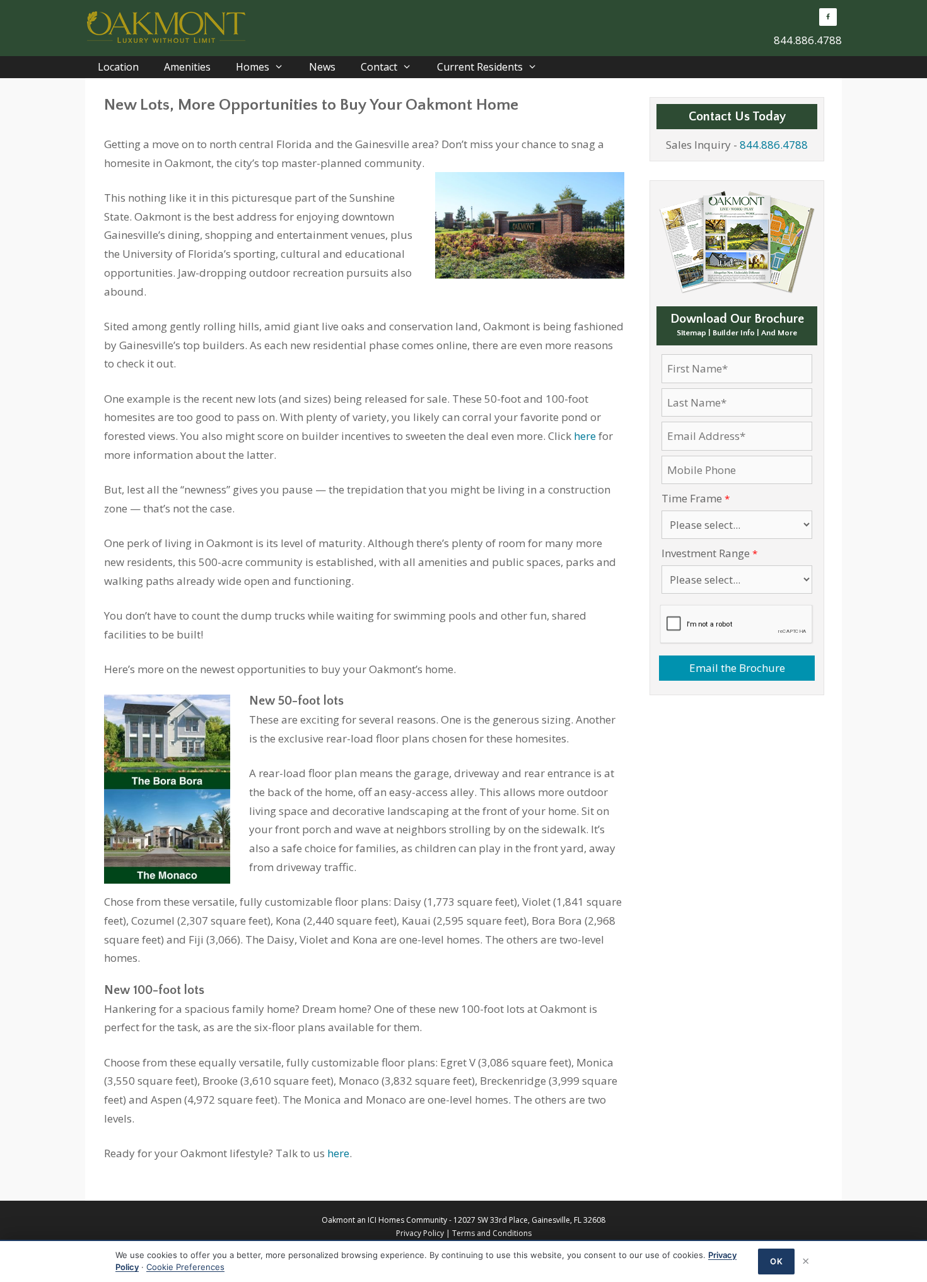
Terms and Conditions (492, 1233)
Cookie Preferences (185, 1267)
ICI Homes (386, 1220)
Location (118, 67)
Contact (379, 67)
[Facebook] (828, 17)
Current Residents (480, 67)
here (585, 436)
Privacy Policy (420, 1233)
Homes (252, 67)
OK (776, 1261)
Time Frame (692, 498)
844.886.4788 (808, 40)
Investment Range (706, 553)
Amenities (187, 67)
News (322, 67)
